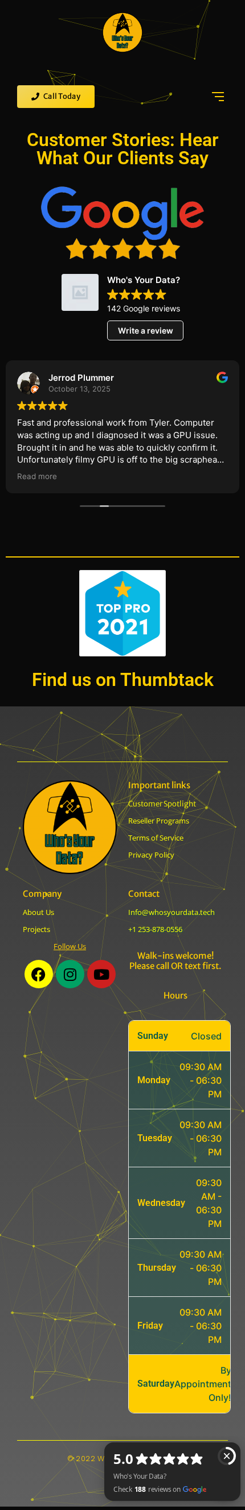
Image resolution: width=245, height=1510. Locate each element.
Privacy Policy (151, 855)
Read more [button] (37, 476)
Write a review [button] (145, 330)
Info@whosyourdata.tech (171, 912)
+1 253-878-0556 (155, 929)
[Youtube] (101, 974)
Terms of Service (155, 838)
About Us (38, 912)
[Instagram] (70, 974)
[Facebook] (38, 974)
